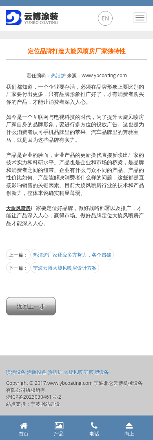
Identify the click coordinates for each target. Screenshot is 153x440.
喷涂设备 (16, 372)
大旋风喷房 (76, 372)
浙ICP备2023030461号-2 (33, 396)
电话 (94, 433)
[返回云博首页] (33, 15)
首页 (24, 433)
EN (105, 18)
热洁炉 (58, 75)
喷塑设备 (99, 372)
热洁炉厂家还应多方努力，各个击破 (72, 254)
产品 (59, 433)
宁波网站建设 (45, 403)
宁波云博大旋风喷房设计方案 (65, 267)
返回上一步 (31, 306)
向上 (129, 433)
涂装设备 (37, 372)
